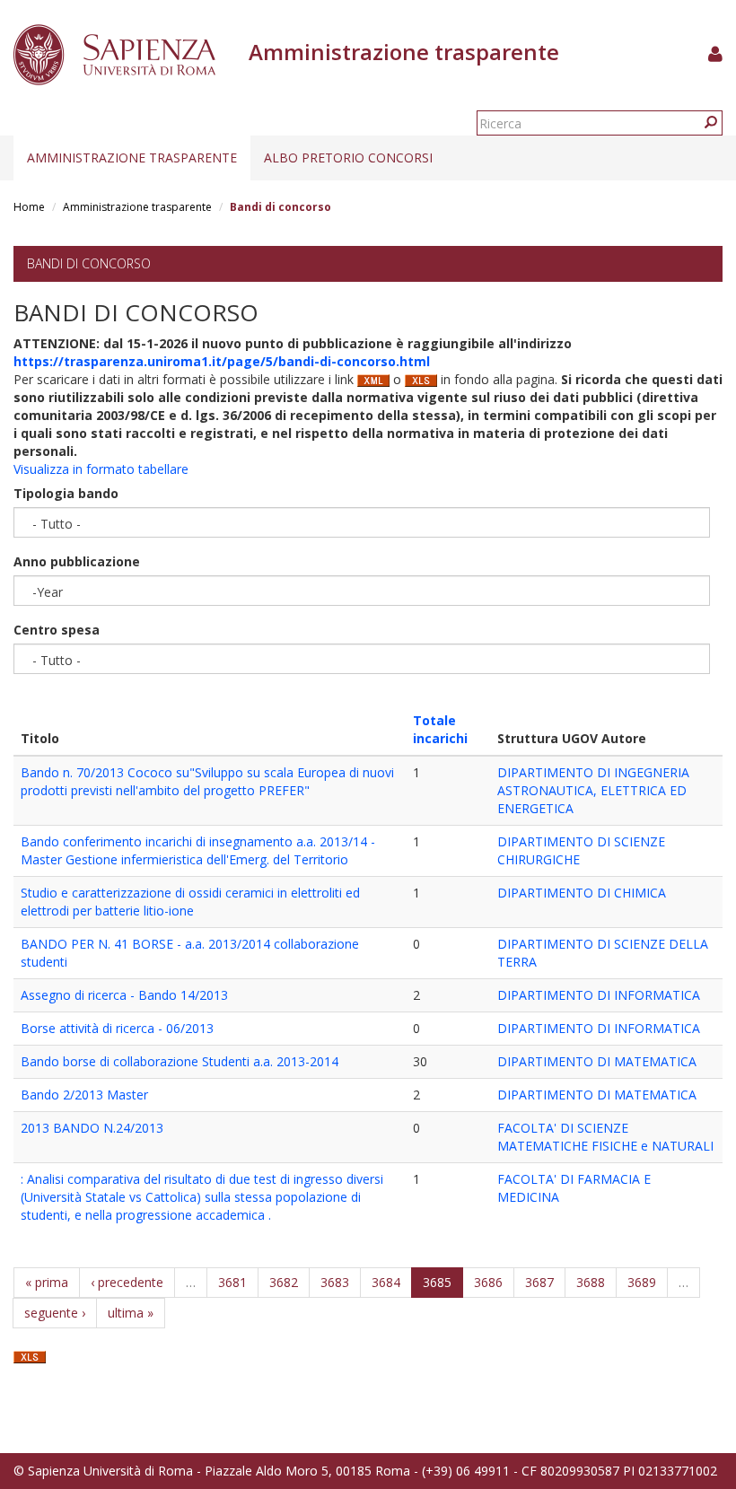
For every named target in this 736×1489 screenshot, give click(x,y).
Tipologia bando (65, 493)
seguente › (54, 1312)
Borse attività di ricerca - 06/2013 (117, 1028)
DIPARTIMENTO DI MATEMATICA (597, 1061)
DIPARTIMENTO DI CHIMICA (581, 892)
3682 (283, 1282)
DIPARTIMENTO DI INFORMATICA (598, 994)
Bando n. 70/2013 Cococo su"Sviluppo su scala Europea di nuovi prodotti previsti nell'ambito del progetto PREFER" (207, 781)
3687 (539, 1282)
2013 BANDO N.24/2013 (92, 1127)
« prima (46, 1282)
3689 (641, 1282)
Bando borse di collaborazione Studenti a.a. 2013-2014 (179, 1061)
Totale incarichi (440, 729)
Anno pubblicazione (76, 561)
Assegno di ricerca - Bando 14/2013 (124, 994)
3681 (232, 1282)
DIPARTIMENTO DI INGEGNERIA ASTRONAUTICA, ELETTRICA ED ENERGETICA (593, 790)
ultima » (130, 1312)
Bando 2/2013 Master (84, 1094)
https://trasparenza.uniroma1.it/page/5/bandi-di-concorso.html (221, 361)
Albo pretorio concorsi (348, 157)
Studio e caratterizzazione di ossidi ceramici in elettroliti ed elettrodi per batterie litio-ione (190, 901)
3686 (488, 1282)
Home (29, 207)
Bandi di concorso (89, 263)
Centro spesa (56, 629)
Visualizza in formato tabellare (100, 468)
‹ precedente (127, 1282)
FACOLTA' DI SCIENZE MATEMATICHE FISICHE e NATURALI (605, 1136)
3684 (386, 1282)
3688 (590, 1282)
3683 (334, 1282)
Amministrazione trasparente (132, 157)
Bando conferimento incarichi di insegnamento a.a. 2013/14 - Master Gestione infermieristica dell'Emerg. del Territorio (198, 850)
